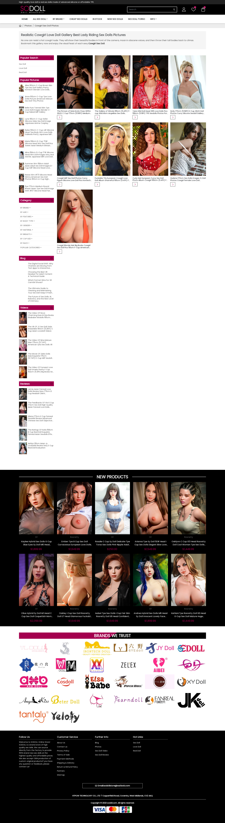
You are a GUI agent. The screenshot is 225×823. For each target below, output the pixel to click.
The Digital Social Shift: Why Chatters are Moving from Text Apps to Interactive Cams (40, 266)
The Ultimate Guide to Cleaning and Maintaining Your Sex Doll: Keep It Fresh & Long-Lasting (40, 290)
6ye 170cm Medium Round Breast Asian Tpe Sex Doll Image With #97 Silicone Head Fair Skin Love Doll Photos (39, 188)
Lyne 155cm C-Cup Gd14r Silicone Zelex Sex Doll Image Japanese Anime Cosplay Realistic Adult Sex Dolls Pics (38, 121)
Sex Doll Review (102, 754)
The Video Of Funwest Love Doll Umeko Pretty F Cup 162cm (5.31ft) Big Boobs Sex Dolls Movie (41, 369)
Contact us (62, 746)
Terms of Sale (63, 754)
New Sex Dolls (115, 19)
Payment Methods (65, 759)
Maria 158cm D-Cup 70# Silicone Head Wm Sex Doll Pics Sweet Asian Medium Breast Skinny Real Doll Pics (39, 143)
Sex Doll (22, 64)
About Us (61, 742)
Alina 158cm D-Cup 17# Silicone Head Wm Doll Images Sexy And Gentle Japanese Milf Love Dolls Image (39, 154)
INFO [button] (152, 19)
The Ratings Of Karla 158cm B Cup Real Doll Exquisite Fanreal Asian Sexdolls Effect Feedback (41, 432)
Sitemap (61, 775)
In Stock (97, 19)
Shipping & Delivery (65, 763)
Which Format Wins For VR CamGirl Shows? (40, 281)
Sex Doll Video (101, 750)
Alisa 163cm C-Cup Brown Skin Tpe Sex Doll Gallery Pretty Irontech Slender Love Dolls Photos (38, 87)
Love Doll (23, 68)
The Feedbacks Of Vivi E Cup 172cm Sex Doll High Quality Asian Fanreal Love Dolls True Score (41, 405)
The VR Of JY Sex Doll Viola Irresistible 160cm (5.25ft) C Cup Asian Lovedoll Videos (40, 329)
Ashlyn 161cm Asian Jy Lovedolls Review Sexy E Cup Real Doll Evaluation (40, 445)
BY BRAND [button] (58, 19)
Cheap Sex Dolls (78, 19)
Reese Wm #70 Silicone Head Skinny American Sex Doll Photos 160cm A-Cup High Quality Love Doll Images (38, 177)
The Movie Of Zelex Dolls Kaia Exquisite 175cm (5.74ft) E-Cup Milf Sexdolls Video (40, 356)
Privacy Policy (63, 750)
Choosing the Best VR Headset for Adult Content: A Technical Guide (40, 274)
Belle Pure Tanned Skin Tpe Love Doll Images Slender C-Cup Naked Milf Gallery (38, 110)
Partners (61, 771)
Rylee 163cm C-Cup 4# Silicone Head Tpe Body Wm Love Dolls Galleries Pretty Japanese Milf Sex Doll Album (39, 132)
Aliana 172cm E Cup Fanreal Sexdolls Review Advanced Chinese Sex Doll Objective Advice (40, 418)
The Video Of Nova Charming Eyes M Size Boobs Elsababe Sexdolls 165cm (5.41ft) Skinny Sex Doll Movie (41, 315)
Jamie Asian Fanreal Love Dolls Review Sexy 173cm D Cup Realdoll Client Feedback (40, 391)
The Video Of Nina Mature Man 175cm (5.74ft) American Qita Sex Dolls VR (40, 342)
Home (25, 19)
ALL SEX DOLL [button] (39, 19)
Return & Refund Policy (67, 767)
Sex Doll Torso (136, 19)
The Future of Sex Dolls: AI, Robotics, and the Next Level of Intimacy (41, 299)
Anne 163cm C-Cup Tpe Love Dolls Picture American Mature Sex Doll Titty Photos (38, 99)
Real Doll (23, 72)
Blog (97, 742)
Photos (28, 25)
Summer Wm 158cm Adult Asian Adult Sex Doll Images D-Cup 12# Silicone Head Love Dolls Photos (39, 166)
